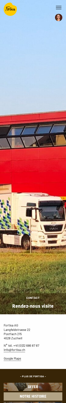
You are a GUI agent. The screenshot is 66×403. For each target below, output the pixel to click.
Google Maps (12, 358)
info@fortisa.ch (14, 350)
